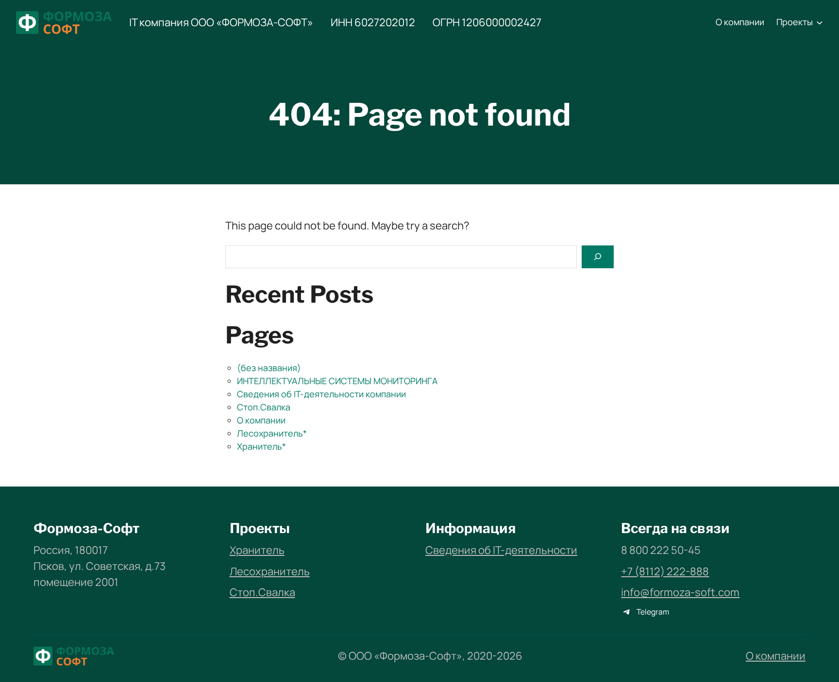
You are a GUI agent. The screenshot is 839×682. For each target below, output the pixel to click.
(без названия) (269, 367)
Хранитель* (261, 446)
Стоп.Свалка (263, 407)
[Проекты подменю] (819, 22)
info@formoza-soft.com (680, 592)
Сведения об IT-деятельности (501, 550)
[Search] (598, 256)
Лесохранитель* (272, 433)
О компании (261, 420)
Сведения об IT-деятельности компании (321, 394)
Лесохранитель (270, 571)
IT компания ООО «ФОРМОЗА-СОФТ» (221, 22)
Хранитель (257, 550)
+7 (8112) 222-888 (665, 571)
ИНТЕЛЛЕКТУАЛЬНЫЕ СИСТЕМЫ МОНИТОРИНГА (337, 381)
